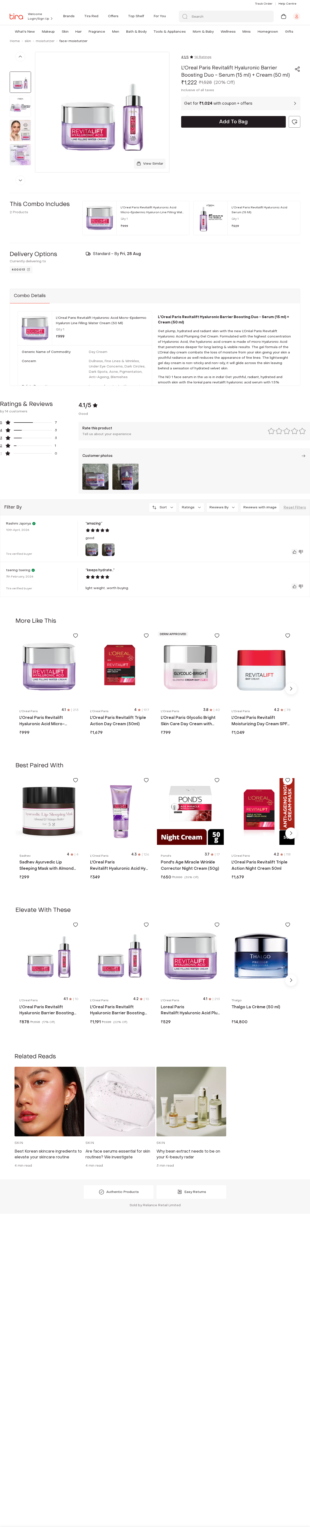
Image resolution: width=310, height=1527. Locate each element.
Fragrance (97, 31)
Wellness (228, 31)
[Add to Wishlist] (75, 635)
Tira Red (91, 16)
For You (160, 16)
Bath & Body (136, 31)
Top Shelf (136, 16)
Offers (113, 16)
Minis (246, 31)
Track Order (263, 4)
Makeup (48, 31)
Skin (65, 31)
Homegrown (268, 31)
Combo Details (30, 296)
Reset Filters (295, 507)
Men (115, 31)
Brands (69, 16)
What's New (25, 31)
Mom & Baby (203, 31)
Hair (78, 31)
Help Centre (287, 4)
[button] (36, 31)
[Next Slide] (291, 688)
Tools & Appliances (170, 31)
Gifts (289, 31)
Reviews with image (260, 507)
